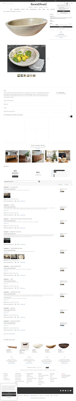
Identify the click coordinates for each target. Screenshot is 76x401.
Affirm (52, 0)
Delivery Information (18, 379)
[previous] (69, 116)
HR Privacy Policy (26, 395)
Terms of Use (42, 395)
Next (71, 333)
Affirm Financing (40, 376)
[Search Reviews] (39, 181)
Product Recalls (40, 381)
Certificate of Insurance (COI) (19, 381)
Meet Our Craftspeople (53, 378)
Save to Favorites (61, 28)
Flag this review (22, 201)
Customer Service (18, 378)
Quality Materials (29, 379)
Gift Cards (45, 7)
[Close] (69, 5)
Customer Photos (29, 381)
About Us (51, 375)
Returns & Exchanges (18, 375)
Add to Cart (61, 26)
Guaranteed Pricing (18, 376)
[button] (7, 195)
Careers (51, 376)
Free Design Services (7, 379)
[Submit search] (13, 3)
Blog (27, 382)
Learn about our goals (64, 363)
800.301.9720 (6, 375)
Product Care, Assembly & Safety (43, 375)
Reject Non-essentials (9, 395)
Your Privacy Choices (35, 395)
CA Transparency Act (41, 382)
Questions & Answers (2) (9, 111)
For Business (36, 7)
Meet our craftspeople (46, 363)
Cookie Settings (9, 397)
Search (4, 3)
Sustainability (41, 7)
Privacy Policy (20, 395)
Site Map (39, 384)
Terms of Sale (47, 395)
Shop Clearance (64, 377)
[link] (14, 129)
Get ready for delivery (29, 362)
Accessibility (56, 395)
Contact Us (5, 376)
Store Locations (6, 378)
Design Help (30, 7)
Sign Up (47, 367)
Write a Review (15, 176)
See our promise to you (11, 363)
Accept (9, 392)
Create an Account (64, 12)
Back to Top (13, 333)
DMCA (52, 395)
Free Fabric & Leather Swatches (32, 378)
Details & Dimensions (8, 100)
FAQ (15, 382)
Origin (5, 107)
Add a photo (38, 148)
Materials (6, 104)
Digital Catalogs (40, 378)
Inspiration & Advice (30, 376)
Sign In (63, 11)
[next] (71, 116)
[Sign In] (67, 3)
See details (61, 37)
